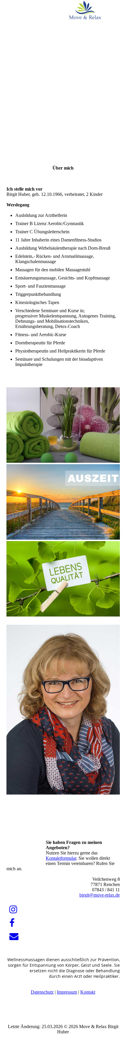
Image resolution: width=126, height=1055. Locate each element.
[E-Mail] (13, 936)
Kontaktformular (61, 858)
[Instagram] (13, 909)
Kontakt (87, 992)
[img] (85, 10)
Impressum (67, 992)
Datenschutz (42, 992)
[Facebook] (12, 923)
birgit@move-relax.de (99, 894)
